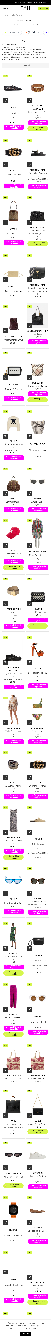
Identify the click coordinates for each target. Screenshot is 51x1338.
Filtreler (24, 65)
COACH (13, 229)
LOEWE (37, 1016)
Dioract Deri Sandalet (38, 173)
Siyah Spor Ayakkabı (13, 673)
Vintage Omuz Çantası (37, 1124)
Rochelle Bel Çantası (13, 291)
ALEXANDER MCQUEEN (13, 49)
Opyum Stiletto (37, 1285)
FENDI (13, 1121)
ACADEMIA (8, 47)
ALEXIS (6, 52)
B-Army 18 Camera (13, 389)
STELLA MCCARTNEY (37, 331)
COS (5, 60)
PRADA (13, 499)
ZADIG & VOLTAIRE (37, 551)
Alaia (13, 108)
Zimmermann (13, 728)
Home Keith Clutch (38, 612)
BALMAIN (7, 54)
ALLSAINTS (17, 52)
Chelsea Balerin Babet (37, 1231)
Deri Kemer (13, 615)
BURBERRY (37, 54)
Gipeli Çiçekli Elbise (13, 841)
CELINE (6, 57)
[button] (5, 100)
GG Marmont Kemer (13, 174)
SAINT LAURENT (37, 227)
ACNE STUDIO (21, 47)
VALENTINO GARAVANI (37, 107)
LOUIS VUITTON (13, 286)
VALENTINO (15, 60)
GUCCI (13, 171)
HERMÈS (38, 839)
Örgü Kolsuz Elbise (13, 956)
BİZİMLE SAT (44, 8)
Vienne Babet (13, 113)
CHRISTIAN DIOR (39, 57)
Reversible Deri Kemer (13, 1285)
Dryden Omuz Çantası (37, 386)
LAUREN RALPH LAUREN (13, 610)
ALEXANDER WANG (33, 49)
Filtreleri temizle (10, 44)
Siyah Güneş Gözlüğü (13, 1177)
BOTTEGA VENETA (22, 54)
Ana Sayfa (19, 20)
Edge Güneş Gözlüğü (13, 903)
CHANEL (16, 57)
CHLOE (26, 57)
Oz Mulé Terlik (37, 844)
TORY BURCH (37, 1173)
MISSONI (38, 609)
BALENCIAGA (39, 52)
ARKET (28, 52)
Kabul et (25, 1334)
